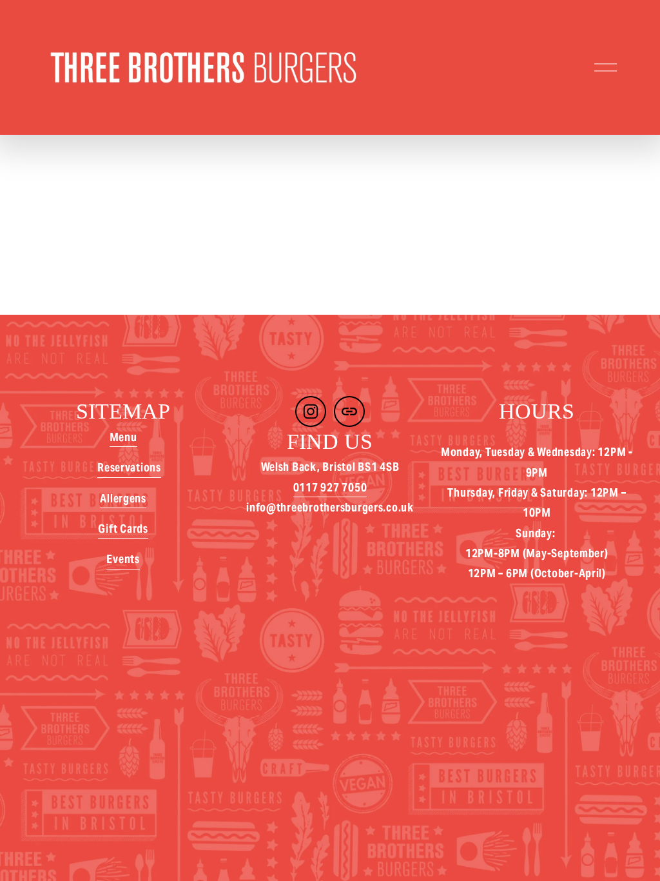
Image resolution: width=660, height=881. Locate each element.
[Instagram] (310, 411)
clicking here (215, 259)
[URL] (349, 411)
